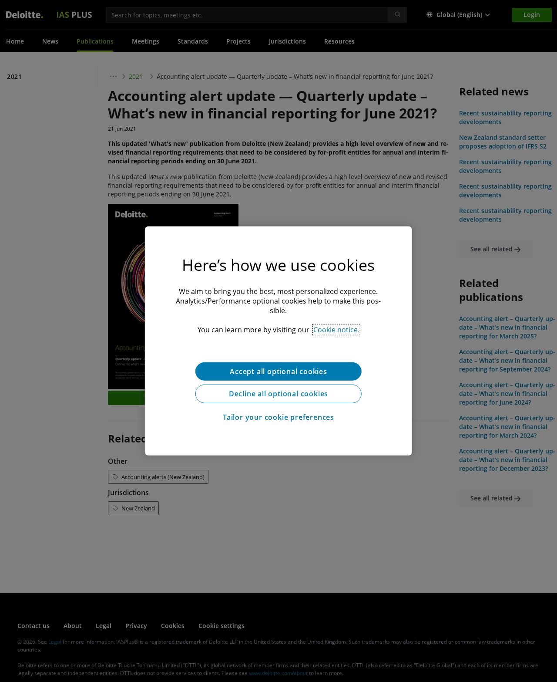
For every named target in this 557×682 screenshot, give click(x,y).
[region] (278, 341)
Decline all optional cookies (278, 394)
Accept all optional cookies (278, 371)
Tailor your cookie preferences (278, 417)
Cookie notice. (336, 329)
